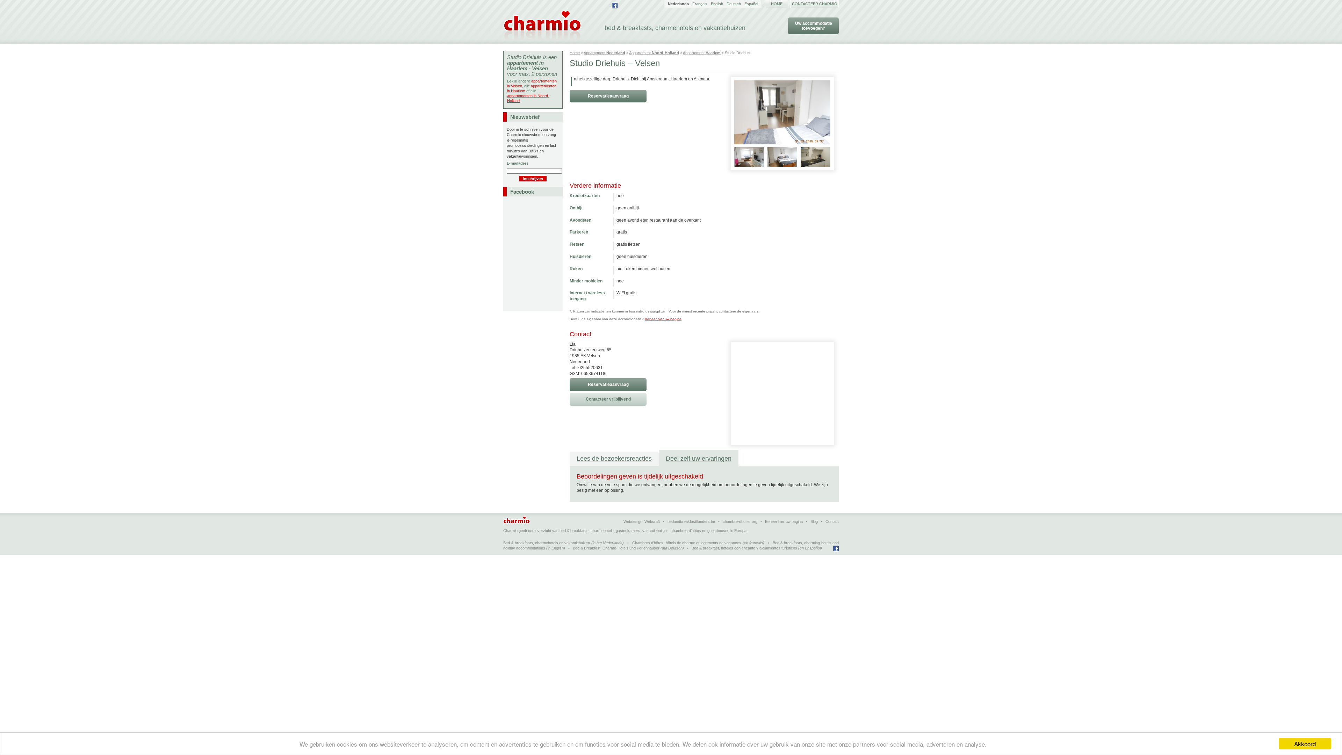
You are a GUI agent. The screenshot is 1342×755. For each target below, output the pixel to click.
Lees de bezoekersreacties (614, 458)
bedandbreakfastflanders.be (691, 521)
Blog (814, 521)
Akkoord (1305, 743)
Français (699, 4)
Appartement (604, 53)
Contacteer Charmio (814, 4)
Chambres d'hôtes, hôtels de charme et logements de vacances (686, 543)
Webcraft (652, 521)
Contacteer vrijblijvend (608, 399)
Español (751, 4)
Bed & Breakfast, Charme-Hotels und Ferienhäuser (616, 548)
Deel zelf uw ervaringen (698, 458)
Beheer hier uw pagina (663, 319)
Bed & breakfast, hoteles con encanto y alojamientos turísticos (744, 548)
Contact (832, 521)
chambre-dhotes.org (740, 521)
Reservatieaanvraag (608, 96)
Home (776, 4)
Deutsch (734, 4)
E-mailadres (517, 163)
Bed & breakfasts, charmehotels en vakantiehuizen (546, 543)
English (717, 4)
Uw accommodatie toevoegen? (813, 26)
